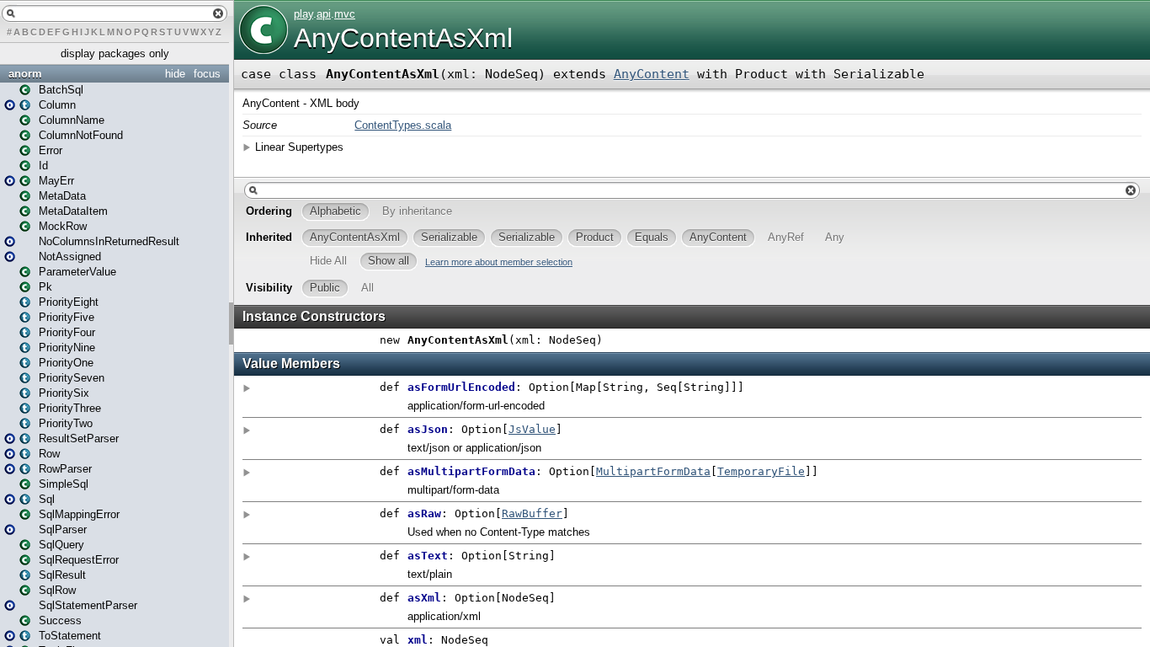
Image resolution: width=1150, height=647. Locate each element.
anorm (25, 73)
